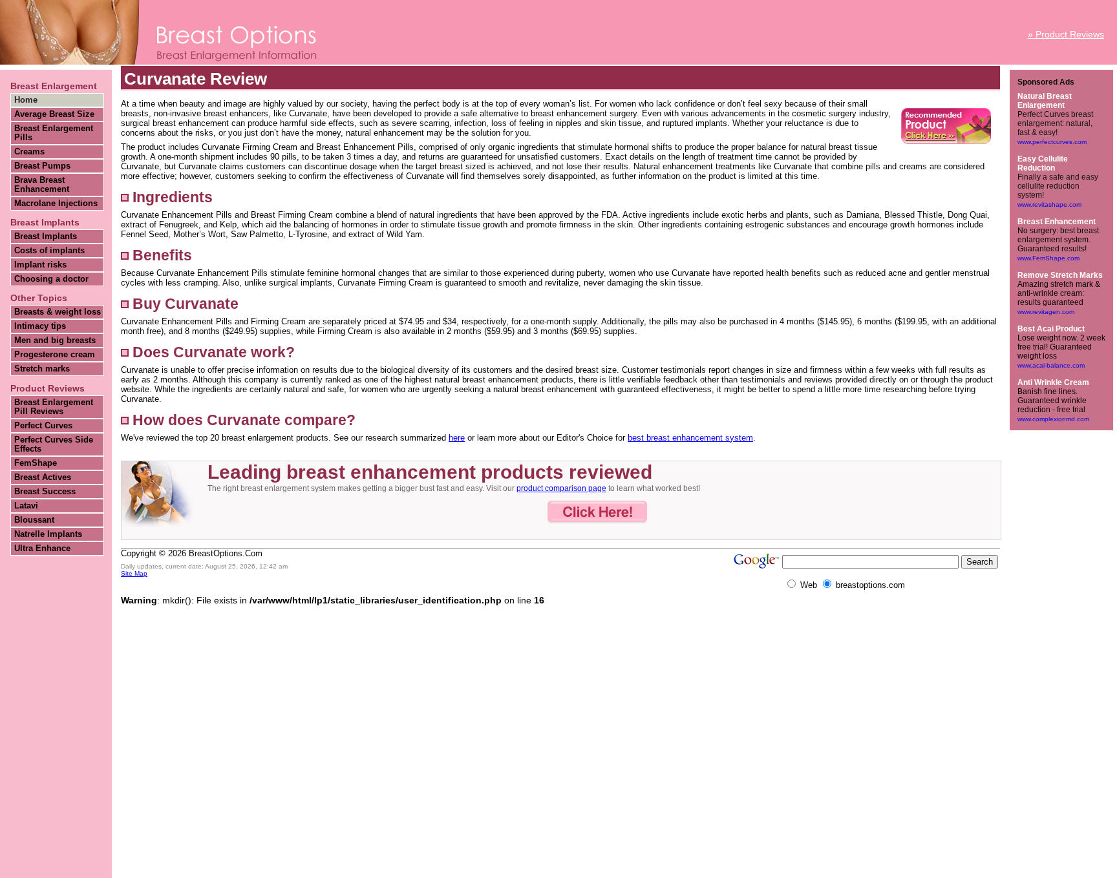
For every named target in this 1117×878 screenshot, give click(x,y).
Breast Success (45, 491)
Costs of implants (49, 250)
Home (25, 100)
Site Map (134, 573)
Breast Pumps (42, 166)
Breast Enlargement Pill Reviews (53, 407)
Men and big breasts (55, 340)
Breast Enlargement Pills (53, 133)
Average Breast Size (54, 114)
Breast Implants (45, 236)
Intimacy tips (40, 326)
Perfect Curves (43, 425)
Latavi (26, 505)
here (457, 438)
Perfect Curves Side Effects (53, 444)
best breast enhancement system (690, 438)
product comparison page (561, 488)
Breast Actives (42, 477)
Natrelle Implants (48, 534)
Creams (29, 151)
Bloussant (34, 520)
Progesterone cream (54, 354)
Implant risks (40, 264)
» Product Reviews (1066, 34)
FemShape (35, 463)
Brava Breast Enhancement (41, 185)
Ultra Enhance (42, 548)
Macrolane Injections (56, 203)
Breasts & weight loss (57, 312)
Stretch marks (42, 368)
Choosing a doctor (51, 279)
